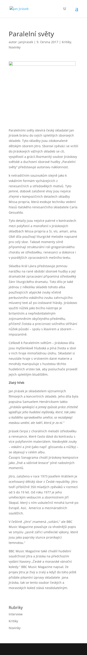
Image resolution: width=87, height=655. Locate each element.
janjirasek (26, 42)
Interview (16, 614)
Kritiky (66, 42)
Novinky (15, 47)
